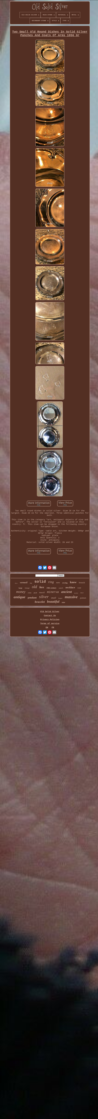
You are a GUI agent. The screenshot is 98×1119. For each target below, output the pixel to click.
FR (53, 627)
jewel (35, 593)
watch (61, 588)
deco (16, 583)
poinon (83, 598)
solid (40, 581)
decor (82, 593)
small (53, 598)
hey (31, 583)
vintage (27, 588)
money (20, 592)
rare (63, 602)
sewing (65, 583)
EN (47, 627)
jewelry (76, 593)
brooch (82, 582)
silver (44, 596)
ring (51, 582)
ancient (66, 592)
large (20, 588)
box (41, 587)
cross (29, 593)
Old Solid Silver (49, 611)
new (58, 582)
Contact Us (50, 615)
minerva (53, 592)
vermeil (23, 582)
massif (42, 592)
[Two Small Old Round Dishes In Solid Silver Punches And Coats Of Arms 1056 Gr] (50, 56)
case (79, 588)
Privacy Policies (49, 619)
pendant (32, 597)
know (73, 582)
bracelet (40, 601)
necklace (70, 587)
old (34, 586)
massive (71, 597)
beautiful (53, 601)
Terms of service (49, 623)
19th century (51, 588)
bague (60, 598)
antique (19, 597)
